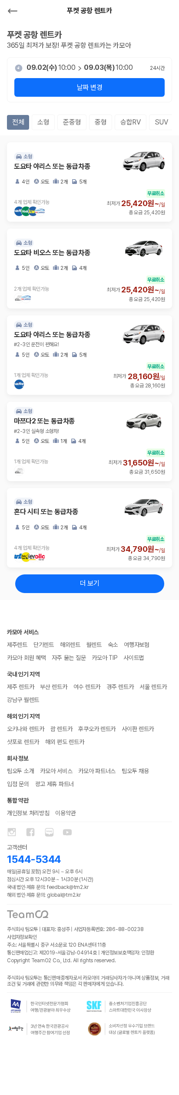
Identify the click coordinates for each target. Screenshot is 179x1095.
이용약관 (65, 813)
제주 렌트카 (20, 686)
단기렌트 (43, 644)
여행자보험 (136, 644)
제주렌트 (17, 644)
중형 (100, 122)
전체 (18, 122)
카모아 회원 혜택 (26, 657)
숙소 (113, 644)
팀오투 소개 (20, 770)
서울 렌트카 (152, 686)
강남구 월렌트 (23, 699)
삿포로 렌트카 (23, 741)
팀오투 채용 (135, 770)
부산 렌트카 (53, 686)
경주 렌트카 (119, 686)
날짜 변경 (89, 87)
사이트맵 (133, 657)
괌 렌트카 (61, 728)
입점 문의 (18, 783)
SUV (161, 122)
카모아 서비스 (56, 770)
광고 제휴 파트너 (54, 783)
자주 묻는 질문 (69, 657)
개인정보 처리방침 (28, 813)
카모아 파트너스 (97, 770)
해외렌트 (70, 644)
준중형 (72, 122)
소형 (43, 122)
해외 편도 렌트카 (64, 741)
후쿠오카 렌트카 (97, 728)
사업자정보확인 (21, 937)
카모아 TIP (104, 657)
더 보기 (89, 583)
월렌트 (94, 644)
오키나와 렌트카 (25, 728)
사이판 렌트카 (138, 728)
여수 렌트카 (86, 686)
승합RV (130, 122)
